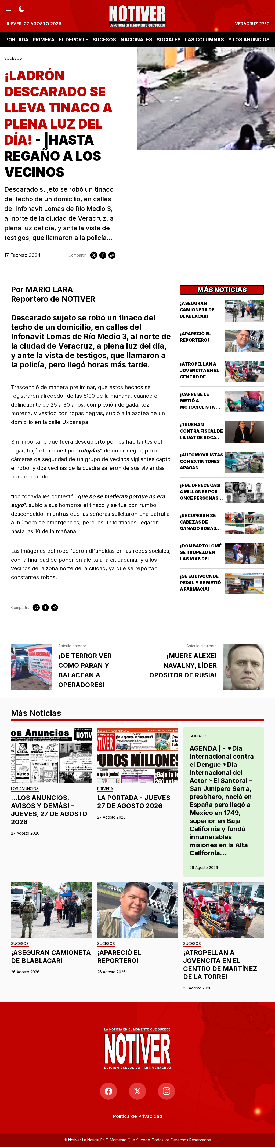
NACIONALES (136, 39)
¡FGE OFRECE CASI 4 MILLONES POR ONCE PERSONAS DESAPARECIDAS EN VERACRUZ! (200, 498)
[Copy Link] (112, 255)
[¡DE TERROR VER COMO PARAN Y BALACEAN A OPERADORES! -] (31, 667)
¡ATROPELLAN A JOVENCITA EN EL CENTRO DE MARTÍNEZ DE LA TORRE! (199, 376)
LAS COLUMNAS (204, 39)
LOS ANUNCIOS (25, 789)
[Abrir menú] (8, 8)
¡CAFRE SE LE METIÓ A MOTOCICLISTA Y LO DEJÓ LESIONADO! (199, 407)
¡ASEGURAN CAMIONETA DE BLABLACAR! (197, 310)
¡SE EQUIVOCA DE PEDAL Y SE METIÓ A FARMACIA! (200, 583)
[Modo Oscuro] (21, 8)
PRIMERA (44, 39)
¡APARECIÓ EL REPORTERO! (119, 957)
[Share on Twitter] (94, 255)
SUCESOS (104, 39)
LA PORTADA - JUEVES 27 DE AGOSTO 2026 (133, 802)
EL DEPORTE (73, 39)
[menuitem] (137, 1116)
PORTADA (16, 39)
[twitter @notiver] (137, 1091)
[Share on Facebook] (103, 255)
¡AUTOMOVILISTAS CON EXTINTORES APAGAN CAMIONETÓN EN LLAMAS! (201, 467)
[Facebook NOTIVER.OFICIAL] (108, 1091)
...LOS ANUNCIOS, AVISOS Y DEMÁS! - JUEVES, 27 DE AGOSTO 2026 (49, 810)
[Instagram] (166, 1091)
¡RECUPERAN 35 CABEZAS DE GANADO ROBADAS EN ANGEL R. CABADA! (201, 528)
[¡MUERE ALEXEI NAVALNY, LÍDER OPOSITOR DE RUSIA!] (243, 667)
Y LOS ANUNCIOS (249, 39)
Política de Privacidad (137, 1116)
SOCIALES (169, 39)
